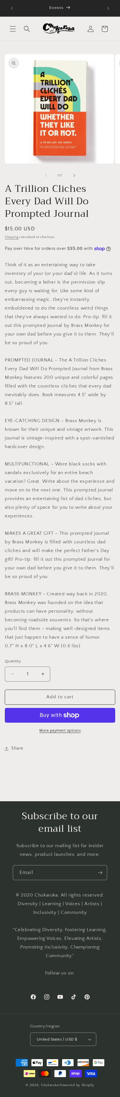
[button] (13, 29)
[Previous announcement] (12, 8)
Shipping (12, 237)
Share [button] (17, 748)
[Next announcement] (108, 8)
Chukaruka (50, 1085)
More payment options (60, 730)
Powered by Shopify (77, 1085)
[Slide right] (74, 175)
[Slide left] (46, 175)
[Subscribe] (100, 872)
